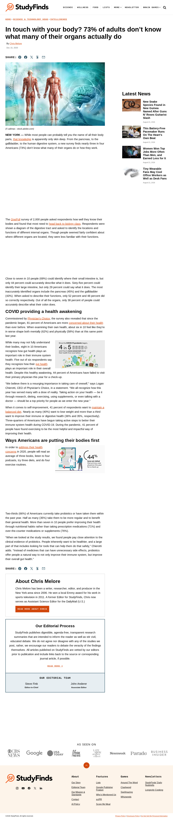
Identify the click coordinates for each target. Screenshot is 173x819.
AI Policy (75, 804)
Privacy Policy (120, 816)
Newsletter (132, 7)
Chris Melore (16, 43)
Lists (106, 7)
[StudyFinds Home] (27, 7)
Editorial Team (78, 787)
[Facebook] (29, 788)
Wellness (82, 7)
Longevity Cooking (154, 790)
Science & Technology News (30, 19)
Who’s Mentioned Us (106, 795)
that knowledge (22, 139)
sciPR (99, 799)
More (117, 7)
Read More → (55, 666)
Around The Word (129, 782)
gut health (41, 364)
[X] (35, 788)
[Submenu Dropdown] (121, 7)
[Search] (165, 7)
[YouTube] (23, 788)
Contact (75, 799)
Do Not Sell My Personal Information (154, 816)
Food (95, 7)
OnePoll (15, 219)
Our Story (76, 782)
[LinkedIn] (41, 788)
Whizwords (126, 797)
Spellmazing (127, 792)
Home (8, 19)
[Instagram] (17, 788)
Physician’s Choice (39, 318)
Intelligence (58, 19)
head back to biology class (65, 223)
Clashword (126, 787)
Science (68, 7)
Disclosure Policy (133, 816)
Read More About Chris (32, 609)
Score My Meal (103, 804)
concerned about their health (86, 322)
